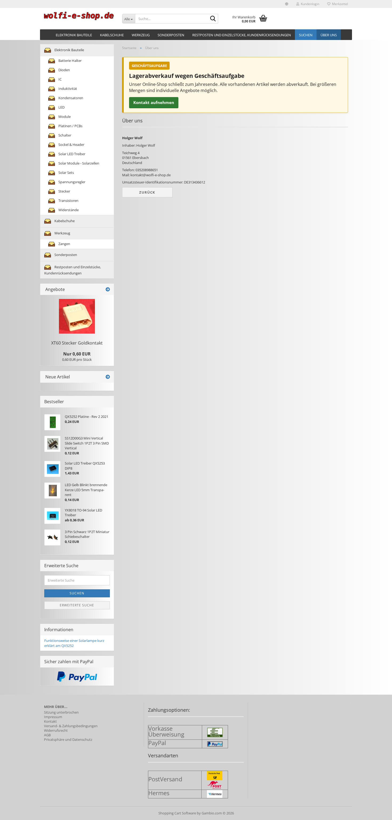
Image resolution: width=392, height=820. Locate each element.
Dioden (64, 69)
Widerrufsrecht (56, 730)
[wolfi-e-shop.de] (79, 16)
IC (60, 79)
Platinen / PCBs (70, 125)
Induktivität (67, 88)
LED (61, 107)
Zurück (147, 192)
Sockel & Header (71, 144)
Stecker (64, 191)
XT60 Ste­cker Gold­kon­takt (77, 343)
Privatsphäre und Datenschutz (68, 739)
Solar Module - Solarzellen (78, 163)
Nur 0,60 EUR (77, 354)
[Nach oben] (377, 812)
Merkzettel (339, 4)
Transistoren (68, 200)
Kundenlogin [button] (309, 4)
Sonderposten (171, 35)
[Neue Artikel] (108, 377)
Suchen (306, 35)
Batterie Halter (70, 60)
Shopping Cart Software (177, 813)
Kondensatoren (70, 97)
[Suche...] (213, 19)
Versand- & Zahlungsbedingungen (71, 726)
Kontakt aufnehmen (153, 102)
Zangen (64, 243)
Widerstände (68, 209)
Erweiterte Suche (77, 605)
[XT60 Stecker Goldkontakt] (77, 316)
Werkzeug (141, 35)
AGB (47, 735)
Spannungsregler (71, 181)
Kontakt (50, 721)
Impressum (53, 717)
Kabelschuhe (112, 35)
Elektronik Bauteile (74, 35)
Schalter (64, 135)
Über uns (329, 35)
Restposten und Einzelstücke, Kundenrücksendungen (241, 35)
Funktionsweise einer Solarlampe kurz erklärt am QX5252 (74, 643)
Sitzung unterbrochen (61, 712)
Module (64, 116)
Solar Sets (66, 172)
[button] (286, 4)
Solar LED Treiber (71, 153)
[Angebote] (108, 289)
